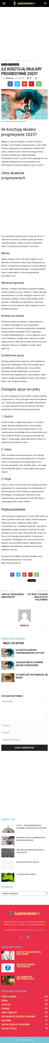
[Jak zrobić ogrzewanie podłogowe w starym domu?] (7, 852)
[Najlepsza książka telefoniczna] (7, 967)
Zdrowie (5, 1008)
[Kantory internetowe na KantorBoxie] (7, 955)
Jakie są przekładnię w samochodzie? (12, 595)
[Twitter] (28, 937)
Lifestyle (6, 1004)
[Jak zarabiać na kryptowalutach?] (7, 980)
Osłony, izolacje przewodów (15, 1024)
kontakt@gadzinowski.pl (34, 930)
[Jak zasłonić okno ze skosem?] (7, 865)
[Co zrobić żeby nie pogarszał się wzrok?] (7, 677)
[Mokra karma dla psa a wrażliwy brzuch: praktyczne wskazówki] (7, 840)
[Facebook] (21, 937)
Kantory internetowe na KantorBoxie (28, 953)
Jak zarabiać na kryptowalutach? (25, 978)
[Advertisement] (24, 32)
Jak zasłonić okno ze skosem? (27, 862)
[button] (45, 3)
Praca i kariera (8, 996)
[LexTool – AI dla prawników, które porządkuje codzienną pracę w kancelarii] (7, 828)
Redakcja (9, 78)
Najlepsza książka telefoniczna (25, 965)
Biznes (4, 1000)
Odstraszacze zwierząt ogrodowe (18, 1016)
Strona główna (6, 60)
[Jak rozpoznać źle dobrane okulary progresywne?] (7, 665)
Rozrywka (6, 1020)
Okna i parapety (9, 1012)
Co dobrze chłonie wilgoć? (26, 874)
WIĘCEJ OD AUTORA (13, 643)
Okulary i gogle (13, 64)
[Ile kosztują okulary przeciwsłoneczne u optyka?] (7, 653)
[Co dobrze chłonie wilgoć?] (7, 877)
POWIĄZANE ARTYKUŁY (13, 638)
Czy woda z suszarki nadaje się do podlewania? (37, 597)
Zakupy (4, 64)
